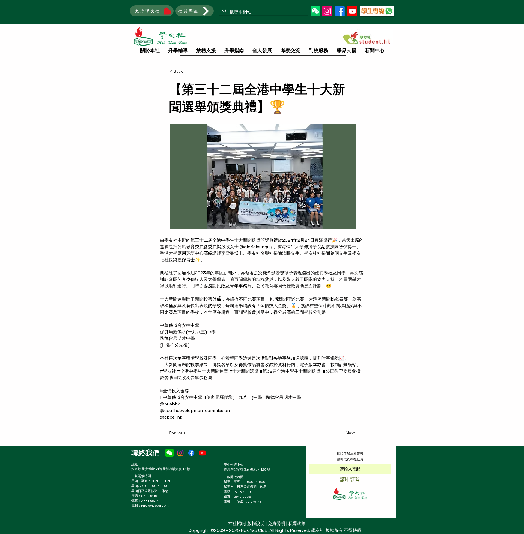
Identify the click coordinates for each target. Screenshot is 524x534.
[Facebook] (340, 11)
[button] (315, 11)
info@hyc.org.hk (155, 505)
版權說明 (256, 523)
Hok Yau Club (254, 530)
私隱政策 (297, 523)
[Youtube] (352, 11)
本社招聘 (236, 523)
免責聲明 (276, 523)
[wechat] (169, 453)
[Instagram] (327, 11)
